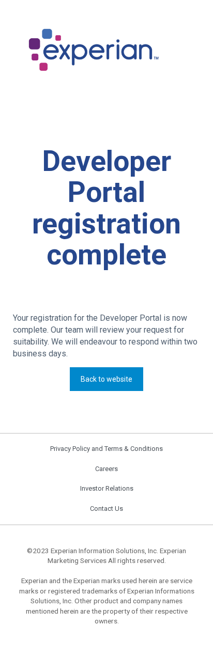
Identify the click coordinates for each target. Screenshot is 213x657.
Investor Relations (106, 488)
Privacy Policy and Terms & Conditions (106, 448)
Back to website (106, 379)
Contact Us (106, 508)
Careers (106, 469)
